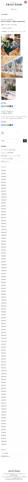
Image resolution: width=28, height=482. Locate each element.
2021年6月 (3, 353)
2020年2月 (3, 400)
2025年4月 (3, 217)
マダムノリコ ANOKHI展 (7, 152)
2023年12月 (4, 264)
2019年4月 (3, 429)
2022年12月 (4, 300)
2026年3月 (3, 185)
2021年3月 (3, 362)
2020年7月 (3, 385)
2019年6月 (3, 423)
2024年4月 (3, 253)
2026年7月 (3, 173)
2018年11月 (4, 444)
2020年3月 (3, 397)
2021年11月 (4, 338)
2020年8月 (3, 382)
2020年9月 (3, 379)
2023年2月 (3, 294)
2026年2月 (3, 188)
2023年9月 (3, 273)
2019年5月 (3, 426)
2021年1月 (3, 367)
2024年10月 (4, 235)
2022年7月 (3, 314)
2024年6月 (3, 247)
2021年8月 (3, 347)
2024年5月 (3, 250)
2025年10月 (4, 200)
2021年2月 (3, 364)
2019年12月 (4, 406)
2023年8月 (3, 276)
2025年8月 (3, 206)
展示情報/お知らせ (10, 19)
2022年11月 (4, 303)
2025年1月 (3, 226)
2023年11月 (4, 267)
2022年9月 (3, 309)
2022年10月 (4, 306)
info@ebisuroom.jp (14, 475)
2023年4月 (3, 288)
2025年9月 (3, 203)
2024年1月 (3, 261)
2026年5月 (3, 179)
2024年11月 (4, 232)
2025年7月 (3, 208)
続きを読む (3, 103)
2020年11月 (4, 373)
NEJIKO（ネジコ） (5, 161)
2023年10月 (4, 270)
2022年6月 (3, 317)
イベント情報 (4, 453)
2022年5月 (3, 320)
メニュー (15, 9)
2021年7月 (3, 350)
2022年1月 (3, 332)
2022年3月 (3, 326)
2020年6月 (3, 388)
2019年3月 (3, 432)
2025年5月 (3, 214)
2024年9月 (3, 238)
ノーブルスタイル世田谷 (7, 158)
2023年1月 (3, 297)
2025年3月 (3, 220)
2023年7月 (3, 279)
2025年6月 (3, 211)
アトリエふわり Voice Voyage (8, 149)
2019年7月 (3, 420)
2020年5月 (3, 391)
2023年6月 (3, 282)
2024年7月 (3, 244)
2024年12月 (4, 229)
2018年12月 (4, 441)
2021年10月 (4, 341)
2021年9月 (3, 344)
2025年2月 (3, 223)
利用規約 (15, 478)
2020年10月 (4, 376)
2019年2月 (3, 435)
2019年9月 (3, 414)
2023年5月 (3, 285)
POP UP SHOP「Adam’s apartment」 (13, 21)
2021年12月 (4, 335)
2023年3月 (3, 291)
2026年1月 (3, 191)
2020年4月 (3, 394)
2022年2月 (3, 329)
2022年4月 (3, 323)
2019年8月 (3, 417)
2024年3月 (3, 256)
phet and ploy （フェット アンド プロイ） (11, 155)
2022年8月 (3, 311)
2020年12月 (4, 370)
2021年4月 (3, 359)
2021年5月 (3, 356)
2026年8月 (3, 170)
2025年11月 (4, 197)
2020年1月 (3, 403)
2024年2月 (3, 258)
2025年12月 (4, 194)
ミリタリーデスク (6, 113)
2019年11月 (4, 409)
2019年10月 (4, 412)
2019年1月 (3, 438)
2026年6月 (3, 176)
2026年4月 (3, 182)
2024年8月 (3, 241)
